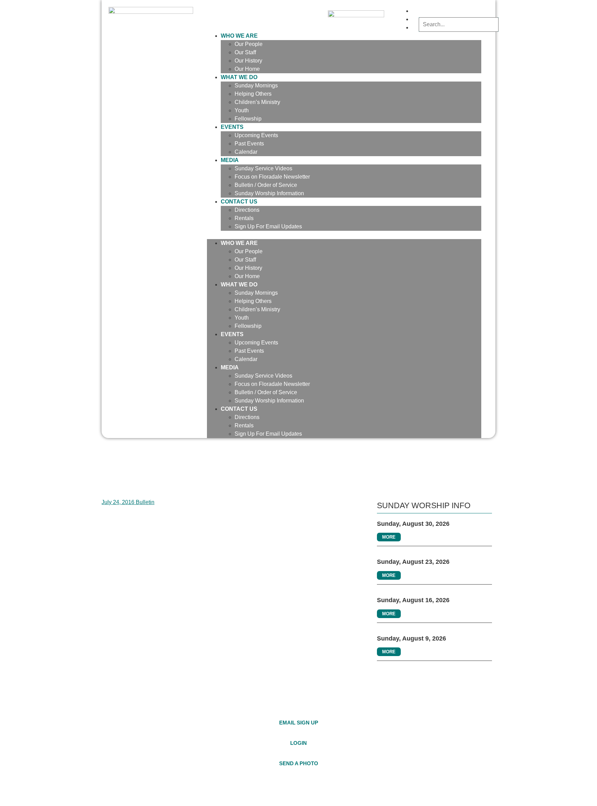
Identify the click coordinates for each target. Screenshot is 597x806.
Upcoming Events (256, 135)
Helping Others (253, 94)
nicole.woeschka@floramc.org (427, 721)
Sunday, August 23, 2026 (413, 561)
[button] (344, 235)
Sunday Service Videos (263, 168)
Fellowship (248, 119)
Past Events (249, 143)
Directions (247, 210)
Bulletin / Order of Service (266, 185)
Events (232, 127)
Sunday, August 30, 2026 (413, 523)
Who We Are (239, 36)
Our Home (247, 276)
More (389, 537)
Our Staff (245, 52)
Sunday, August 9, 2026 (411, 638)
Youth (242, 110)
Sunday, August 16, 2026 (413, 600)
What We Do (239, 77)
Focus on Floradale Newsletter (272, 177)
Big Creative (479, 791)
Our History (248, 61)
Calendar (246, 152)
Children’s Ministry (257, 102)
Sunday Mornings (256, 85)
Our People (249, 44)
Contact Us (239, 202)
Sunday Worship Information (269, 193)
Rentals (244, 218)
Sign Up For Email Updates (268, 226)
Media (230, 160)
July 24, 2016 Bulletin (128, 502)
